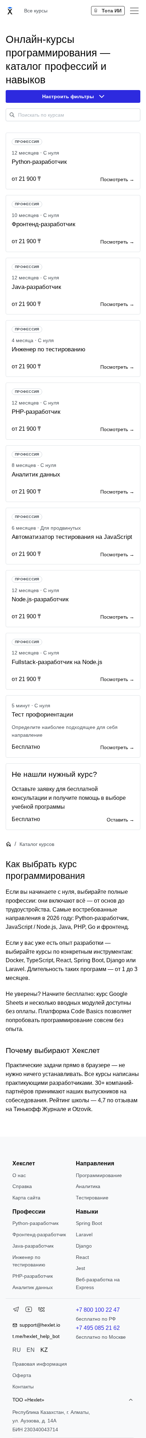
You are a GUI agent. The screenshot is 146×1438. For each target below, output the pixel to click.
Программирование (99, 1175)
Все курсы (35, 10)
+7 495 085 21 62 (98, 1328)
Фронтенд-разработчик (39, 1234)
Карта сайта (26, 1197)
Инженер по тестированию (28, 1261)
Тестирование (92, 1197)
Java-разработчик (33, 1246)
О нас (19, 1175)
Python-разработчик (35, 1223)
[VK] (41, 1311)
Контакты (23, 1386)
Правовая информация (39, 1364)
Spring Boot (89, 1223)
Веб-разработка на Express (98, 1283)
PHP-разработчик (32, 1276)
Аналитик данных (32, 1287)
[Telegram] (15, 1311)
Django (84, 1246)
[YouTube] (28, 1311)
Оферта (21, 1375)
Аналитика (88, 1186)
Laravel (84, 1234)
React (82, 1257)
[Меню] (134, 11)
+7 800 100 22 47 (98, 1310)
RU (16, 1350)
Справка (22, 1186)
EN (31, 1350)
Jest (80, 1268)
